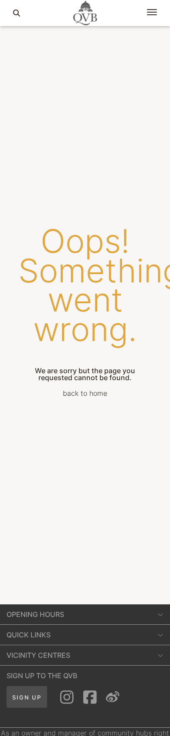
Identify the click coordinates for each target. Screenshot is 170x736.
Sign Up (26, 697)
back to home (85, 393)
